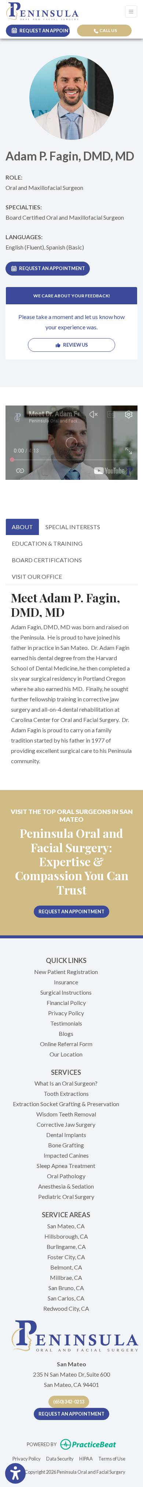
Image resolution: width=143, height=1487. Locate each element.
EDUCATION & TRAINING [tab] (47, 543)
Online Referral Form (66, 1043)
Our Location (66, 1054)
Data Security (60, 1458)
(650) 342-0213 (68, 1402)
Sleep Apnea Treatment (66, 1165)
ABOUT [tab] (22, 526)
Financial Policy (66, 1002)
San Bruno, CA (66, 1287)
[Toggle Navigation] (131, 12)
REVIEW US (74, 345)
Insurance (66, 981)
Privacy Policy (66, 1012)
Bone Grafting (66, 1144)
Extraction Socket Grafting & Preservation (66, 1103)
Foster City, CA (66, 1256)
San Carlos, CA (66, 1298)
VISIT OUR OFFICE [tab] (37, 576)
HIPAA (86, 1458)
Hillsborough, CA (66, 1236)
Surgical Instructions (66, 992)
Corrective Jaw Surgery (66, 1124)
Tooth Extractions (66, 1093)
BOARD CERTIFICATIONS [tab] (47, 559)
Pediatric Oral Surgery (66, 1196)
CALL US (108, 30)
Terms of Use (111, 1458)
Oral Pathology (66, 1175)
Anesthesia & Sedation (66, 1186)
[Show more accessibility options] (15, 1473)
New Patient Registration (66, 971)
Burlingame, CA (66, 1246)
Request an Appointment (51, 268)
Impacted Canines (66, 1155)
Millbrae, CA (66, 1277)
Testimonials (66, 1023)
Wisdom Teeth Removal (66, 1114)
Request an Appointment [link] (44, 30)
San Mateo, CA (66, 1225)
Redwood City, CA (66, 1308)
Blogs (66, 1033)
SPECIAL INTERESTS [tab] (72, 526)
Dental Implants (66, 1134)
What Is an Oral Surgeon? (66, 1083)
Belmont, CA (66, 1267)
